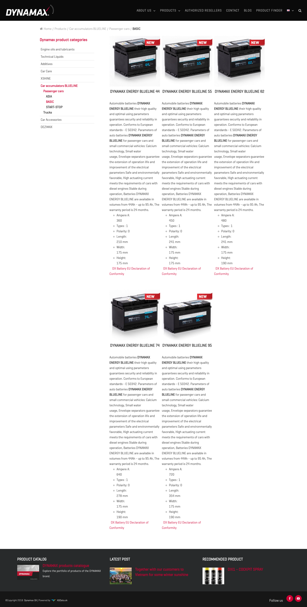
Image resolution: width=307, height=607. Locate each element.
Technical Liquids (52, 57)
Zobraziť (135, 282)
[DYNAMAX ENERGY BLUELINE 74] (134, 315)
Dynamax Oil (30, 600)
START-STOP (54, 107)
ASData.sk (61, 600)
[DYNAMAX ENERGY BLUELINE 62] (239, 61)
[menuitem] (148, 10)
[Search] (300, 10)
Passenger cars (53, 91)
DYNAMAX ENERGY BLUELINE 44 (135, 91)
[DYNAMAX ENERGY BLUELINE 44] (134, 61)
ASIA (49, 96)
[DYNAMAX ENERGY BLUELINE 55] (187, 61)
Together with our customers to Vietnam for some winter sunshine (161, 572)
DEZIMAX (46, 127)
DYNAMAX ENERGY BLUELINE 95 (187, 345)
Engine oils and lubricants (57, 49)
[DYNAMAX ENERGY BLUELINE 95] (187, 315)
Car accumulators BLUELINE (59, 86)
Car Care (46, 71)
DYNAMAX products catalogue (66, 565)
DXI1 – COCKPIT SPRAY (245, 569)
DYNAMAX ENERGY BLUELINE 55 (187, 91)
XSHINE (46, 78)
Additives (46, 64)
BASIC (50, 102)
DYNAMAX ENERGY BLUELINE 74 (135, 345)
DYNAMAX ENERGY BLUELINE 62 (239, 91)
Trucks (47, 112)
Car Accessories (51, 120)
